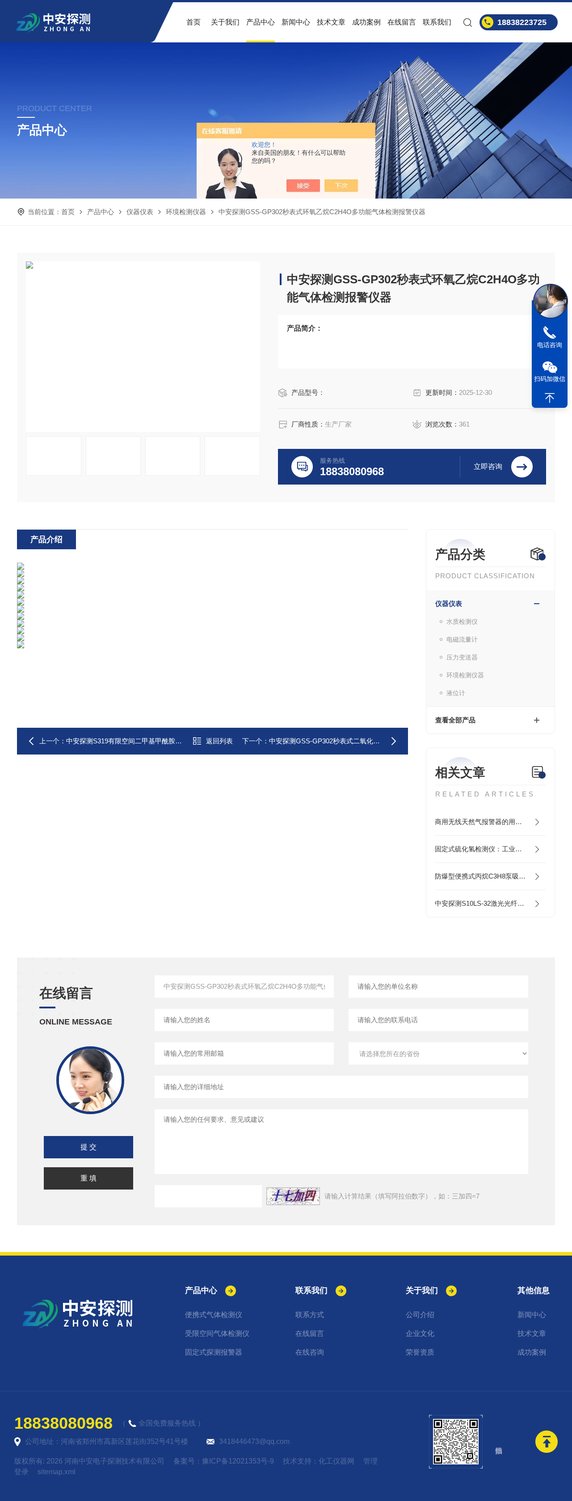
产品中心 (260, 22)
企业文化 (420, 1333)
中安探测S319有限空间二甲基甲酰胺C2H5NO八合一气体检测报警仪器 (171, 741)
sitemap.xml (57, 1472)
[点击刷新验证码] (293, 1196)
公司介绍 (420, 1315)
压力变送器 (462, 657)
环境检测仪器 (186, 212)
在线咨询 (309, 1352)
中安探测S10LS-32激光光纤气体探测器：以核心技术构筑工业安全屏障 (490, 903)
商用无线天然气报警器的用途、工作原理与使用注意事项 (490, 821)
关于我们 (225, 22)
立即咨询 (488, 466)
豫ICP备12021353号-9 (238, 1461)
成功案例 (366, 22)
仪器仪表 (139, 212)
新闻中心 (296, 22)
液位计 (455, 693)
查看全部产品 (455, 720)
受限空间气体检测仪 (217, 1333)
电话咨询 (549, 344)
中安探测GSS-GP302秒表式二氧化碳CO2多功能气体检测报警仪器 (368, 741)
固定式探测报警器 (213, 1352)
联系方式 (309, 1315)
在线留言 (401, 22)
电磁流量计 (462, 639)
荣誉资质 (420, 1352)
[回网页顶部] (550, 398)
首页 (193, 22)
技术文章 (331, 22)
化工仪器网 (336, 1461)
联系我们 (437, 22)
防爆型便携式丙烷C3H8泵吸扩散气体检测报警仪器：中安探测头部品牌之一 (490, 876)
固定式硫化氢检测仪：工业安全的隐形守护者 (490, 849)
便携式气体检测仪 (213, 1315)
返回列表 (219, 741)
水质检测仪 (462, 621)
